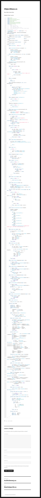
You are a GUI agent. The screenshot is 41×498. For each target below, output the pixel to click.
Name (5, 450)
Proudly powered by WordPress (10, 494)
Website (6, 460)
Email (5, 455)
